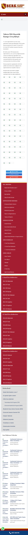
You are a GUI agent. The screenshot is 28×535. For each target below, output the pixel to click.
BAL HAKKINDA (7, 184)
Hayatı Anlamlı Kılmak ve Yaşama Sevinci (14, 236)
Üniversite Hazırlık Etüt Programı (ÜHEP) (14, 405)
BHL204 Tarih (6, 335)
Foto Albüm (7, 259)
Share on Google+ (14, 176)
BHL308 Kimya (7, 372)
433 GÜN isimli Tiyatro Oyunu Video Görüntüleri (17, 517)
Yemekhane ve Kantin (8, 423)
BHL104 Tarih (6, 298)
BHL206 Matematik (8, 318)
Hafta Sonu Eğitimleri (9, 207)
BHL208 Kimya (7, 325)
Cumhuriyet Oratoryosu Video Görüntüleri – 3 (16, 462)
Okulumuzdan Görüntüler (9, 426)
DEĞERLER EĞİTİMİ (8, 220)
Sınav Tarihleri (8, 256)
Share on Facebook (15, 174)
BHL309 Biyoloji (7, 376)
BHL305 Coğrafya (7, 362)
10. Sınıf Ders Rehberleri (10, 246)
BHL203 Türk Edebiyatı (9, 332)
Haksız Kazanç (8, 233)
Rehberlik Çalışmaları (9, 210)
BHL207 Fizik (6, 321)
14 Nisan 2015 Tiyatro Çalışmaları (16, 501)
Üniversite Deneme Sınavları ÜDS (11, 412)
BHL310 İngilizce (7, 379)
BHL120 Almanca (7, 309)
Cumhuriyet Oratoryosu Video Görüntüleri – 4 (16, 473)
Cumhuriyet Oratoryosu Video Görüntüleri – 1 (16, 439)
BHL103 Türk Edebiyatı (9, 295)
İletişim (6, 265)
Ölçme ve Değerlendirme (10, 213)
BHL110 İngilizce (7, 305)
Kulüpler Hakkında (7, 416)
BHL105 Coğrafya (7, 302)
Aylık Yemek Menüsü (9, 272)
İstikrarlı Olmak (8, 230)
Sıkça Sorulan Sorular (9, 197)
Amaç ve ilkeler (8, 191)
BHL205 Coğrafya (7, 339)
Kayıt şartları (6, 429)
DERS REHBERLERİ (8, 240)
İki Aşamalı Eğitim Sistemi (10, 204)
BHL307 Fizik (6, 369)
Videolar (6, 262)
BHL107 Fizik (6, 284)
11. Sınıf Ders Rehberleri (10, 249)
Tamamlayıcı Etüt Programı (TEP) (12, 402)
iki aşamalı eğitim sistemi (9, 395)
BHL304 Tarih (6, 358)
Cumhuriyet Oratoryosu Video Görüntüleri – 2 (16, 451)
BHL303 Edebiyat (7, 355)
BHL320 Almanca (7, 383)
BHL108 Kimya (7, 288)
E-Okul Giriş (7, 268)
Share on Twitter (14, 171)
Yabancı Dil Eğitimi (9, 217)
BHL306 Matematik (8, 365)
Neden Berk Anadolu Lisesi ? (11, 187)
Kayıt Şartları (7, 194)
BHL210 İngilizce (7, 342)
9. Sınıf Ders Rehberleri (10, 243)
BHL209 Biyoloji (7, 328)
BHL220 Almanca (7, 346)
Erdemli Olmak (8, 223)
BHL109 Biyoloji (7, 291)
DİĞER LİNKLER (7, 253)
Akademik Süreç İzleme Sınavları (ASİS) (13, 409)
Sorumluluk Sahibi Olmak (10, 227)
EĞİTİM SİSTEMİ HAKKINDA (10, 201)
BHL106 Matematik (8, 281)
